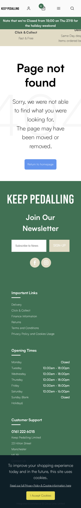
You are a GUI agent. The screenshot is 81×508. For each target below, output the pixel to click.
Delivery (16, 304)
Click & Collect (20, 310)
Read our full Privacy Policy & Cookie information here (40, 485)
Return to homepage (40, 164)
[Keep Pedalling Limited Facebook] (35, 263)
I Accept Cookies (40, 495)
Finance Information (24, 316)
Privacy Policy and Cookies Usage (32, 334)
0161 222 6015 (23, 431)
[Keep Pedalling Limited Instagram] (46, 263)
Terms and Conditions (25, 328)
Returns (16, 322)
